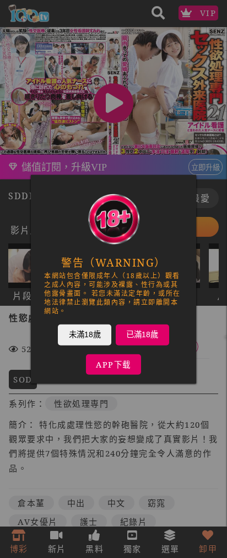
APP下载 (113, 364)
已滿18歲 (142, 334)
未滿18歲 (85, 334)
